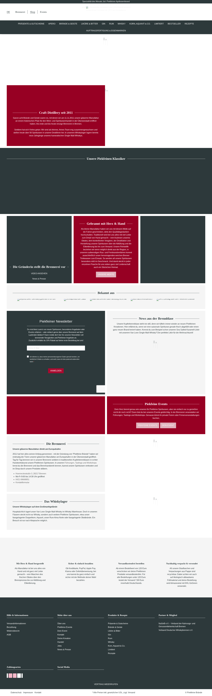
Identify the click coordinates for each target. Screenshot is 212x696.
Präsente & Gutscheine (118, 623)
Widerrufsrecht (13, 631)
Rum (110, 638)
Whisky (111, 642)
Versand (131, 692)
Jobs (59, 646)
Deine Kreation (64, 638)
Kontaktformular (22, 482)
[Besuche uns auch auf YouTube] (63, 676)
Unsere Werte (106, 274)
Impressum (28, 692)
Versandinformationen (16, 623)
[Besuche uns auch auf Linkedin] (72, 676)
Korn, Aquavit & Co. (116, 646)
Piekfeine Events (147, 425)
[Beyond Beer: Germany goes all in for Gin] (36, 300)
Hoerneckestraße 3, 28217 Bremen (31, 474)
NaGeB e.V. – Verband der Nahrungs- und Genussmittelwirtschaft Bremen (177, 624)
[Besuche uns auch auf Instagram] (68, 676)
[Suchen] (186, 12)
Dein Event (168, 425)
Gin (109, 635)
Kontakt (60, 635)
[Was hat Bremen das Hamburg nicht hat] (108, 300)
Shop (32, 12)
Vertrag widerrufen (106, 684)
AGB (9, 635)
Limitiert (111, 649)
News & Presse (39, 279)
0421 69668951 (22, 479)
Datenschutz (16, 692)
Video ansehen (39, 273)
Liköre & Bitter (114, 631)
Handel (60, 642)
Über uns (61, 623)
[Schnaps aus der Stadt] (75, 300)
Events (43, 12)
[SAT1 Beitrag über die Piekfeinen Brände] (176, 300)
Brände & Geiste (115, 627)
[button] (192, 11)
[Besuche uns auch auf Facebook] (58, 676)
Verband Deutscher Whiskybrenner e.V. (176, 630)
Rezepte (111, 653)
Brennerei (20, 12)
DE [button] (8, 12)
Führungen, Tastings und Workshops (81, 463)
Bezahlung (11, 627)
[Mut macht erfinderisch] (142, 300)
